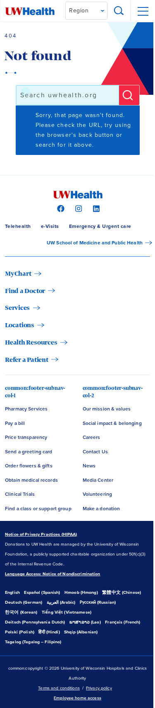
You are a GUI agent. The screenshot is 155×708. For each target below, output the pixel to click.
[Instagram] (77, 208)
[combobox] (67, 95)
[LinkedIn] (95, 208)
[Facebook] (60, 208)
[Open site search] (119, 11)
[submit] (129, 95)
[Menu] (142, 11)
